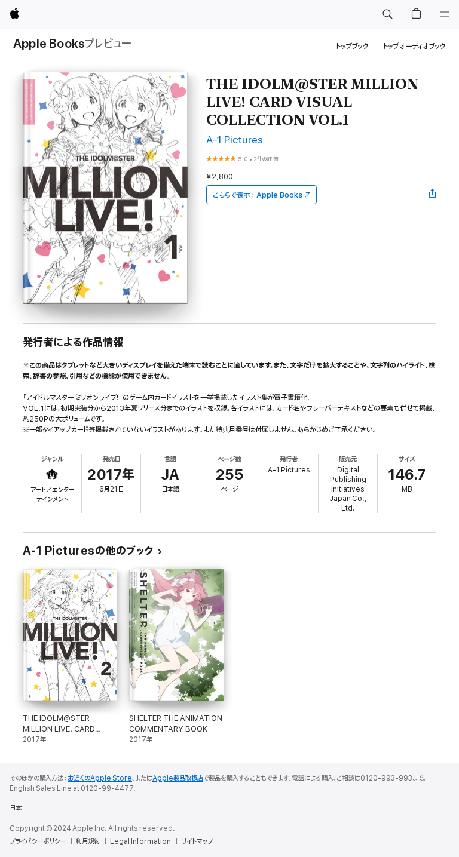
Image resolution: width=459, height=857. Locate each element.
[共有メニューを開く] (433, 195)
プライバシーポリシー (38, 841)
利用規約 (88, 841)
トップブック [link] (352, 46)
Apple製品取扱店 (177, 778)
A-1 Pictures (234, 140)
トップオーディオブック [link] (414, 46)
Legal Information (140, 841)
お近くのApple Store (100, 778)
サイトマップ (197, 841)
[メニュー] (444, 14)
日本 (16, 808)
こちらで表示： (257, 195)
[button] (387, 14)
